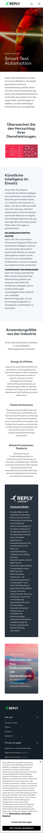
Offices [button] (7, 727)
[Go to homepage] (12, 4)
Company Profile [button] (11, 723)
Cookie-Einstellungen (21, 822)
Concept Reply (19, 507)
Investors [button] (8, 731)
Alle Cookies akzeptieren (21, 828)
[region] (21, 796)
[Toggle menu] (39, 4)
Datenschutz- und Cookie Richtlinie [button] (18, 748)
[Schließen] (40, 761)
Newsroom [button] (9, 736)
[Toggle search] (31, 4)
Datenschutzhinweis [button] (16, 753)
